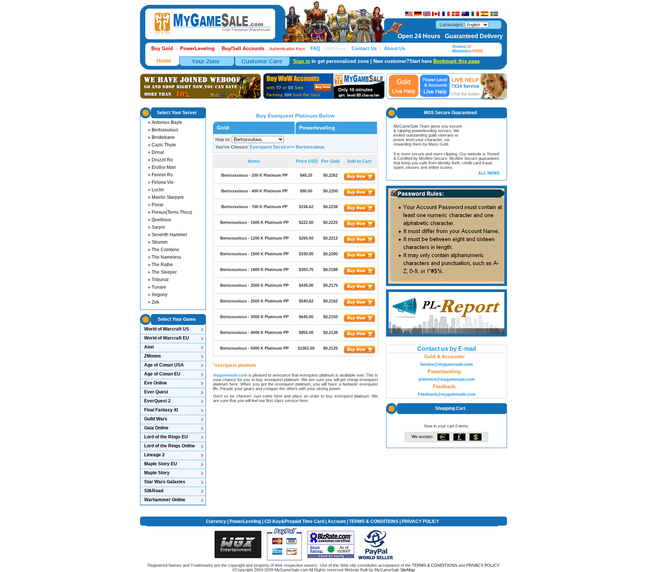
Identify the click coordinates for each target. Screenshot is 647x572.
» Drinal (156, 152)
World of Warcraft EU (166, 338)
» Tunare (157, 287)
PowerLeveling (245, 521)
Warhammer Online (164, 499)
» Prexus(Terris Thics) (170, 212)
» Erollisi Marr (162, 167)
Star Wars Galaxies (164, 481)
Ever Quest (156, 392)
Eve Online (155, 383)
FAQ (315, 48)
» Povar (156, 204)
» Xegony (157, 294)
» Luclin (156, 189)
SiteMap (407, 570)
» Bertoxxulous (163, 130)
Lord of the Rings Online (169, 445)
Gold (223, 128)
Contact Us (364, 48)
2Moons (152, 356)
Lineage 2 (154, 454)
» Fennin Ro (160, 174)
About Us (394, 48)
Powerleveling (317, 128)
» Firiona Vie (161, 182)
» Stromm (157, 242)
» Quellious (159, 219)
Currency (216, 521)
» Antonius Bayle (165, 122)
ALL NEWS (488, 173)
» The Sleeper (162, 272)
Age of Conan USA (164, 365)
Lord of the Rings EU (166, 436)
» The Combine (163, 249)
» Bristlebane (161, 137)
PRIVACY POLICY (420, 521)
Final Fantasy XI (161, 410)
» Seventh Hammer (167, 234)
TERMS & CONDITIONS (373, 521)
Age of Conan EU (162, 374)
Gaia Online (156, 427)
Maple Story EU (160, 463)
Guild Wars (155, 419)
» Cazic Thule (162, 144)
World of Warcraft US (166, 329)
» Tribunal (158, 279)
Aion (149, 347)
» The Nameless (164, 257)
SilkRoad (153, 490)
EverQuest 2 (157, 401)
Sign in (301, 61)
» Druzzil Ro (160, 159)
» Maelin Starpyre (166, 197)
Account (337, 521)
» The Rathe (160, 264)
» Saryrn (156, 227)
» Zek (153, 302)
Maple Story (157, 472)
